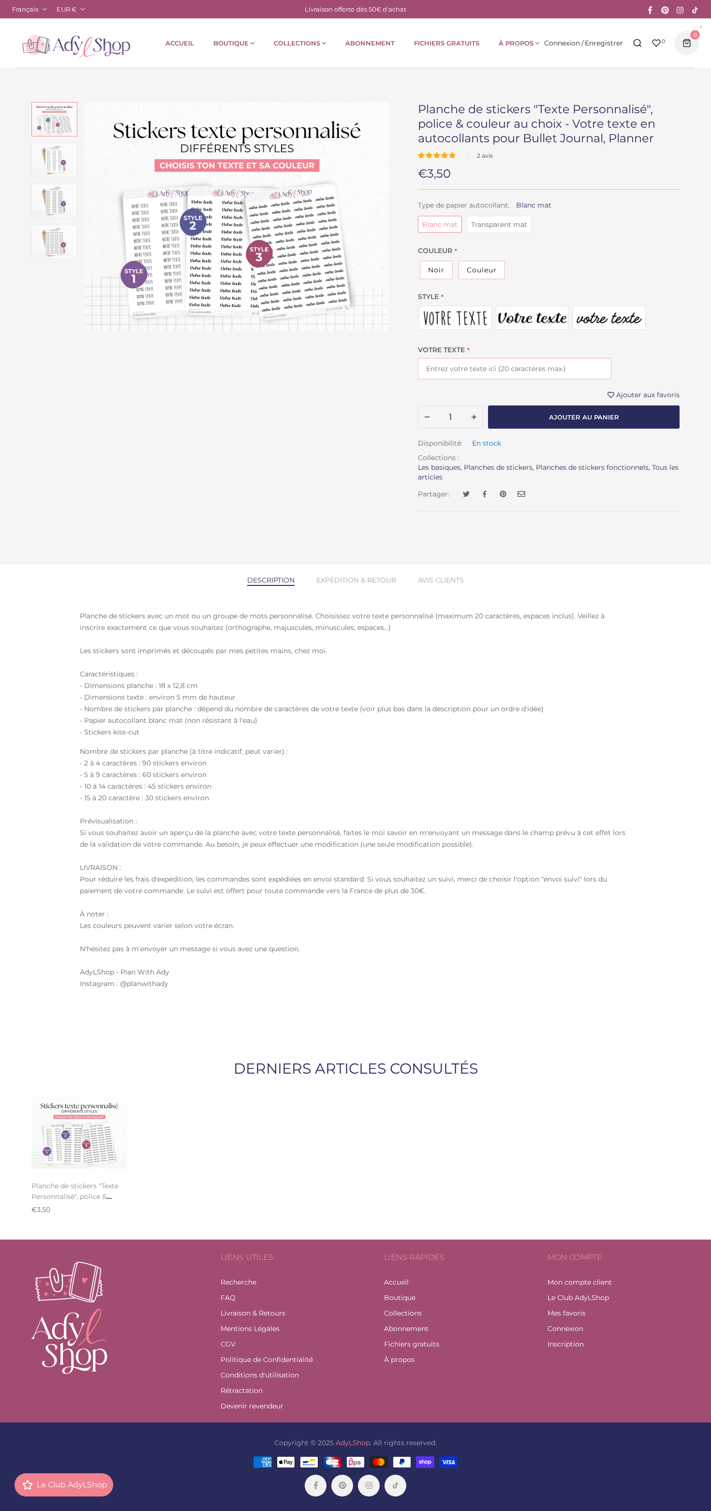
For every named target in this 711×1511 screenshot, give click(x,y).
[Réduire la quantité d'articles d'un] (427, 417)
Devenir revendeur (252, 1406)
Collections (403, 1313)
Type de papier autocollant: (484, 205)
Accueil (396, 1282)
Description (271, 580)
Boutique (399, 1297)
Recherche (238, 1282)
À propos (399, 1359)
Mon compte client (580, 1282)
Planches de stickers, (499, 467)
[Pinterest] (665, 9)
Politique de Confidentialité (267, 1359)
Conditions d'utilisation (260, 1375)
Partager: (433, 494)
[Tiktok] (695, 9)
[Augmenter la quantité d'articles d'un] (474, 417)
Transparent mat (499, 224)
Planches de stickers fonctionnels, (593, 467)
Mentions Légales (250, 1328)
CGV (228, 1344)
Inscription (566, 1344)
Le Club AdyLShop (578, 1297)
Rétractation (242, 1390)
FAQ (228, 1297)
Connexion (562, 43)
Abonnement (406, 1328)
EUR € (66, 9)
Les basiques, (440, 467)
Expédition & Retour (356, 580)
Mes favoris (567, 1313)
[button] (438, 155)
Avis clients (441, 580)
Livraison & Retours (253, 1313)
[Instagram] (680, 9)
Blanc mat (440, 224)
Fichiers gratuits (411, 1344)
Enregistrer (604, 43)
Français (25, 9)
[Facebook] (650, 9)
